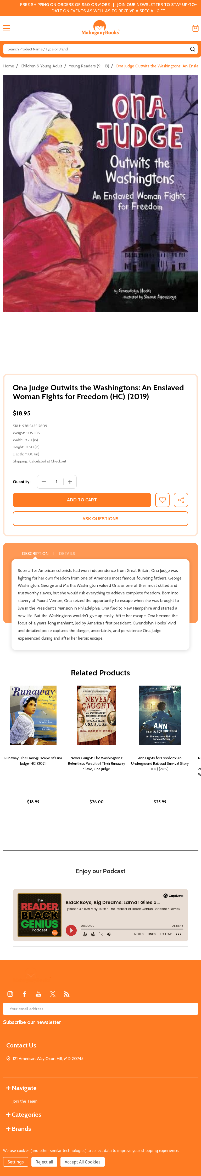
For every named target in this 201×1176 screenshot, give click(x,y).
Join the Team (25, 1101)
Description (35, 553)
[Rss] (67, 994)
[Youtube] (38, 994)
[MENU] (6, 28)
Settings (16, 1162)
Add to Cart (82, 500)
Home (8, 65)
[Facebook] (24, 994)
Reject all (44, 1162)
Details (67, 553)
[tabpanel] (33, 756)
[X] (53, 994)
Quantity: (22, 481)
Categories (26, 1114)
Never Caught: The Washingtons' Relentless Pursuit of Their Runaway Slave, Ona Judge (96, 763)
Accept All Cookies (82, 1162)
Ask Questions (100, 519)
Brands (21, 1128)
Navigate (24, 1088)
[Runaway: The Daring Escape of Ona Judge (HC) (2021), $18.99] (33, 715)
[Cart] (195, 28)
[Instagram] (10, 994)
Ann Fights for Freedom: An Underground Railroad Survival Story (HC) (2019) (160, 763)
